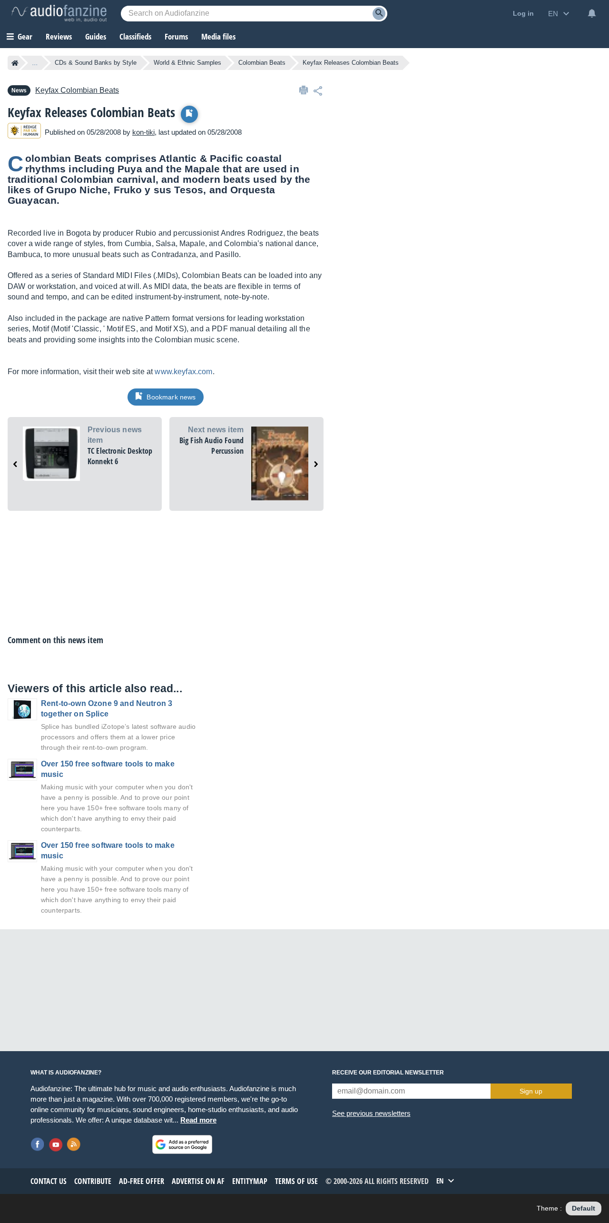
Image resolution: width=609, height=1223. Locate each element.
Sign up (531, 1091)
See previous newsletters (371, 1113)
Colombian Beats (261, 62)
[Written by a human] (24, 132)
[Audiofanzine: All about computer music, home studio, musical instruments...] (59, 13)
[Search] (379, 13)
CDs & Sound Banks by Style (96, 62)
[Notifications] (592, 13)
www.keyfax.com (183, 372)
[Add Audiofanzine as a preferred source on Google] (182, 1144)
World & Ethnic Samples (187, 62)
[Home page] (15, 63)
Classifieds (135, 36)
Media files (218, 36)
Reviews (59, 36)
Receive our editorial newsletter (388, 1072)
